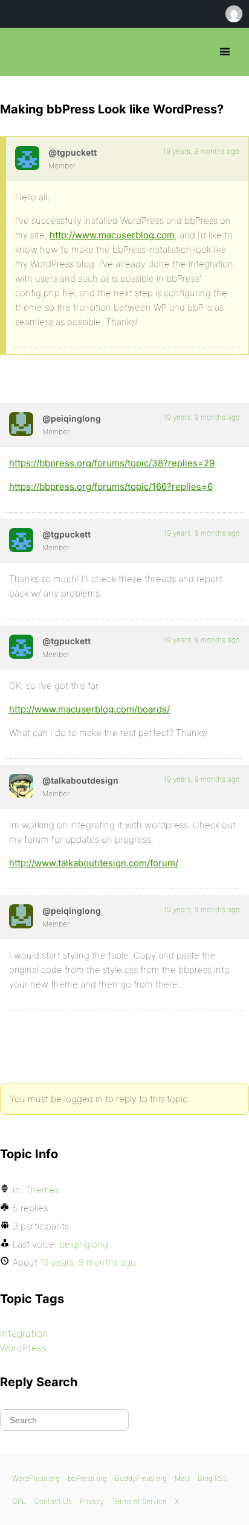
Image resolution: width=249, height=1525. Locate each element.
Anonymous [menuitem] (233, 14)
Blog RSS (212, 1478)
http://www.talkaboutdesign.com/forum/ (93, 863)
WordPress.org (36, 1478)
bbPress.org (19, 52)
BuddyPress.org (141, 1478)
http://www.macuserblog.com (112, 235)
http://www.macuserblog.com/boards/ (89, 709)
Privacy (92, 1501)
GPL (19, 1501)
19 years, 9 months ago (201, 151)
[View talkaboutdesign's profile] (21, 786)
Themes (42, 1190)
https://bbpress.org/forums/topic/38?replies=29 (112, 463)
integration (24, 1333)
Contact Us (53, 1501)
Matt (182, 1478)
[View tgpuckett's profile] (27, 158)
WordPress (23, 1348)
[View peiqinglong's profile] (21, 424)
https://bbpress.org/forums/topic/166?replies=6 (111, 486)
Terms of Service (139, 1501)
